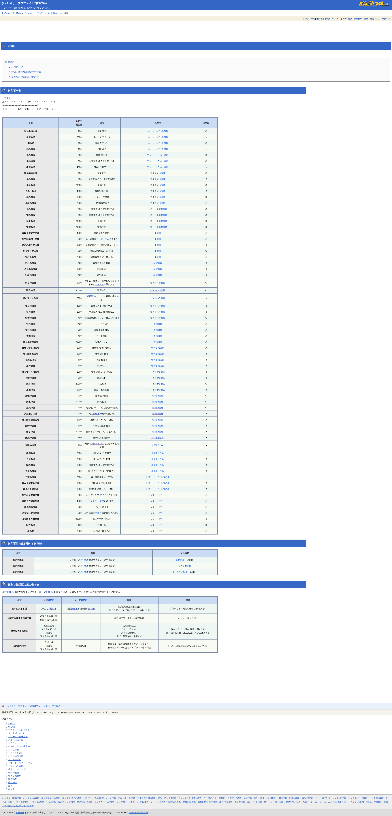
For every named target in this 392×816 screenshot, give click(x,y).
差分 (366, 18)
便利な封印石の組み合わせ (25, 76)
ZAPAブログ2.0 (293, 802)
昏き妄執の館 (157, 348)
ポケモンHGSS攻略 (11, 798)
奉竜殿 (158, 233)
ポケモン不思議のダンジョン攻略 (100, 798)
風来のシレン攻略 (66, 802)
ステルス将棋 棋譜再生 (335, 802)
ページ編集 (347, 18)
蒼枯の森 (157, 324)
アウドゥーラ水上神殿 (157, 155)
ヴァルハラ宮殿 (157, 282)
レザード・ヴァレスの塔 (158, 477)
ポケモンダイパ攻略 (72, 798)
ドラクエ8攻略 (21, 802)
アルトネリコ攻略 (126, 798)
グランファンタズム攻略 (190, 798)
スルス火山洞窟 (157, 173)
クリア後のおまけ (16, 733)
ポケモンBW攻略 (31, 798)
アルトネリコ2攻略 (146, 798)
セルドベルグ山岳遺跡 (157, 131)
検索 (328, 18)
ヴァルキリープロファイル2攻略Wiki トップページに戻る (32, 706)
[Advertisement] (196, 29)
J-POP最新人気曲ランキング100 (18, 805)
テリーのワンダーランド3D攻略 (330, 798)
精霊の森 (157, 263)
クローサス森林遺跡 (157, 209)
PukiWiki (20, 812)
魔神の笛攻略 (225, 802)
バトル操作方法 (15, 756)
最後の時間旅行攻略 (207, 802)
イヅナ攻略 (239, 802)
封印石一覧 (17, 67)
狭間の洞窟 (157, 395)
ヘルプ (335, 18)
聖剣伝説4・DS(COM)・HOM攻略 (270, 798)
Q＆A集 (12, 727)
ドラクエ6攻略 (376, 798)
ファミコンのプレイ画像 (360, 802)
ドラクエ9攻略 (37, 802)
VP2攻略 (248, 798)
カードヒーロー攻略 (273, 802)
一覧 (313, 18)
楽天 (386, 802)
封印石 (12, 46)
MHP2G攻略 (143, 802)
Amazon (378, 802)
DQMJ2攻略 (307, 798)
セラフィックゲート (157, 495)
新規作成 (358, 18)
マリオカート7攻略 (125, 802)
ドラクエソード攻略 (357, 798)
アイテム (105, 239)
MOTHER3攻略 (84, 802)
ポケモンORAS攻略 (50, 798)
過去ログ (374, 18)
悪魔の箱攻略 (189, 802)
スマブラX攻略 (234, 798)
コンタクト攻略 (254, 802)
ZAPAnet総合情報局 (11, 13)
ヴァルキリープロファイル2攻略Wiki (24, 3)
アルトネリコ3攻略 (167, 798)
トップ (306, 18)
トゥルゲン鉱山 (157, 372)
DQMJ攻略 (294, 798)
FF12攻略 (51, 802)
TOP (4, 54)
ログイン (386, 18)
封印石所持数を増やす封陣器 (26, 72)
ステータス (98, 501)
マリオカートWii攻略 (104, 802)
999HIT (11, 723)
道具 (10, 785)
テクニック (13, 749)
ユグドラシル (157, 437)
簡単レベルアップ (16, 769)
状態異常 (89, 296)
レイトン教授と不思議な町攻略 (166, 802)
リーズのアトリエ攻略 (214, 798)
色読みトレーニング (312, 802)
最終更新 (320, 18)
